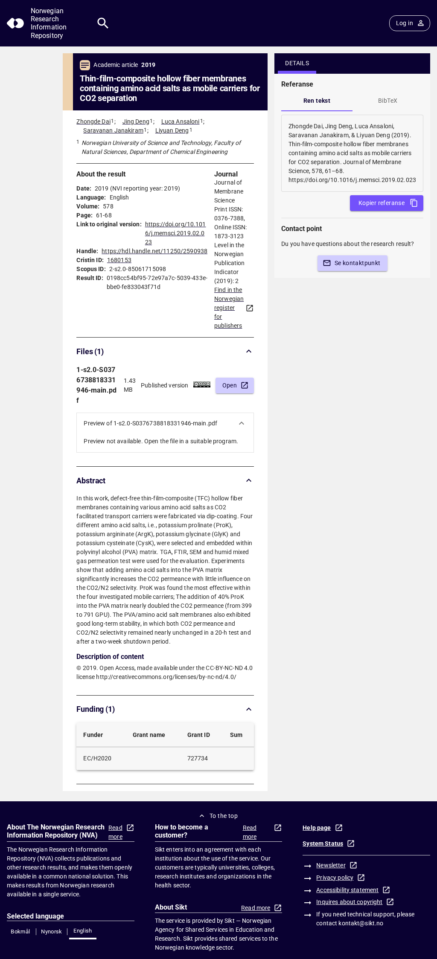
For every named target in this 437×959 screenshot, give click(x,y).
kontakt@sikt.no (360, 923)
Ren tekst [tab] (317, 100)
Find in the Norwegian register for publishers (229, 307)
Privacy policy (334, 877)
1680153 (119, 260)
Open (229, 385)
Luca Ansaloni (180, 121)
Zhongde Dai (93, 121)
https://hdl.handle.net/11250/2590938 (154, 251)
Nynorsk (51, 931)
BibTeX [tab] (387, 100)
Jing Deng (135, 121)
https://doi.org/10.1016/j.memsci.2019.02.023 (175, 233)
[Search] (103, 23)
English (82, 930)
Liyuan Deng (172, 130)
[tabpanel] (352, 153)
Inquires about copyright (349, 901)
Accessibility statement (347, 890)
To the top (224, 815)
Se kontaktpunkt (358, 263)
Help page (317, 827)
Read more (115, 832)
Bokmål (20, 931)
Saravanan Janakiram (113, 130)
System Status (323, 843)
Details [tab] (297, 63)
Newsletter (330, 865)
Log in (404, 23)
